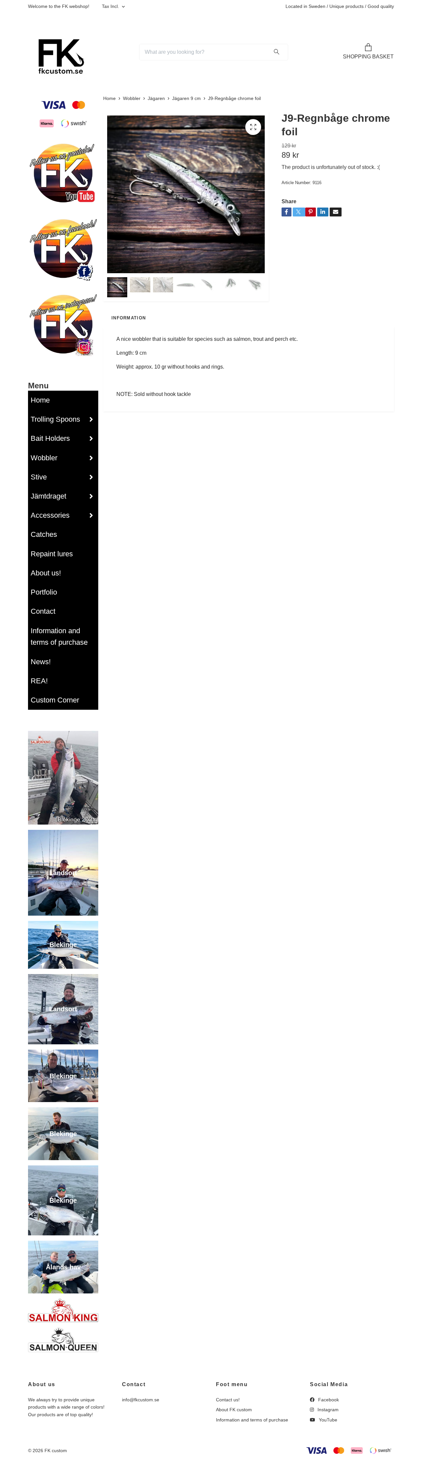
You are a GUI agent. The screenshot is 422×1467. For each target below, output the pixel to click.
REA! (39, 681)
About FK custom (234, 1409)
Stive (39, 477)
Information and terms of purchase (59, 637)
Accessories (50, 515)
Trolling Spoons (55, 419)
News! (41, 662)
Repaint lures (52, 554)
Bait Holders (50, 438)
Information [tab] (128, 317)
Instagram (327, 1409)
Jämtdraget (48, 496)
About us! (46, 573)
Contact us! (228, 1399)
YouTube (327, 1419)
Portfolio (44, 592)
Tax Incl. (111, 6)
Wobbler (44, 458)
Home (40, 400)
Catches (44, 534)
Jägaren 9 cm (186, 98)
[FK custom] (58, 52)
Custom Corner (55, 700)
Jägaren (156, 98)
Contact (43, 611)
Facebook (328, 1399)
